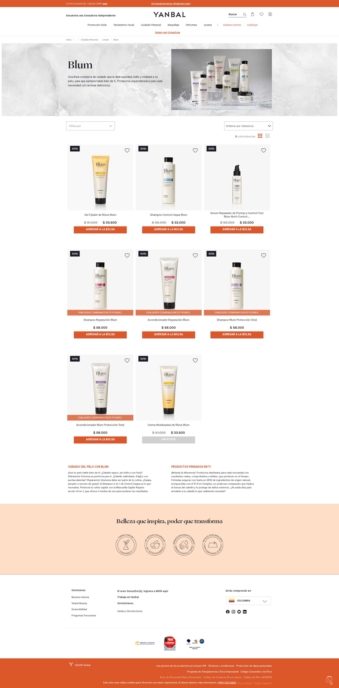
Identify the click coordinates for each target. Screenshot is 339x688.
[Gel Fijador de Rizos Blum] (100, 177)
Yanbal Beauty (79, 603)
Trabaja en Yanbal (128, 597)
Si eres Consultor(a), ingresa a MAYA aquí (142, 591)
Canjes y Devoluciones (129, 611)
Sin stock (168, 439)
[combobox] (248, 125)
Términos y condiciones (221, 666)
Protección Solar (97, 25)
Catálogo (252, 25)
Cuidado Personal (151, 25)
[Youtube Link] (239, 612)
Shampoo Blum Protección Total (237, 320)
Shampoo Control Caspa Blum (168, 215)
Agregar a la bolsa (100, 229)
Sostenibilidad (79, 609)
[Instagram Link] (233, 612)
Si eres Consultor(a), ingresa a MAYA (86, 4)
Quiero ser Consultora (167, 32)
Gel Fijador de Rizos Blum (100, 215)
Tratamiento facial (123, 25)
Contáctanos (125, 603)
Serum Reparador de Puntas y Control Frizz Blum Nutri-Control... (237, 214)
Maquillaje (173, 25)
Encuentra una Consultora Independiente (91, 15)
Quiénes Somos (232, 25)
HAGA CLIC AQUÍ (227, 682)
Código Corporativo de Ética (256, 671)
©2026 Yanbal (82, 665)
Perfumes (191, 25)
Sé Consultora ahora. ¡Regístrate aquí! (171, 4)
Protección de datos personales (254, 666)
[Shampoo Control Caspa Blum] (169, 177)
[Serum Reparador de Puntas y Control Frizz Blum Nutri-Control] (237, 177)
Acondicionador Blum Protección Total (100, 425)
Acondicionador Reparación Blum (168, 320)
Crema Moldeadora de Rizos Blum (168, 425)
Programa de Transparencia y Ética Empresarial (212, 671)
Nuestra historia (80, 597)
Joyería (208, 25)
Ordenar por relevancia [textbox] (240, 126)
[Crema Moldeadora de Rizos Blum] (169, 388)
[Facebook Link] (228, 612)
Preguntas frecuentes (84, 615)
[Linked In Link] (245, 612)
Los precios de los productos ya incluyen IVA (181, 666)
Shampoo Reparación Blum (100, 320)
